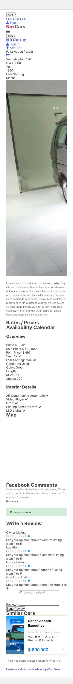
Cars (15, 26)
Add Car (15, 48)
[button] (8, 31)
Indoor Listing (16, 562)
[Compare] (8, 55)
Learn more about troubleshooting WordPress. (33, 669)
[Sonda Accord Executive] (15, 635)
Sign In (14, 22)
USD (10, 15)
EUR (9, 19)
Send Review (16, 608)
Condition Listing (18, 577)
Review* (12, 604)
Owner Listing (16, 532)
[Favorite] (16, 647)
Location (12, 547)
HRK (16, 19)
